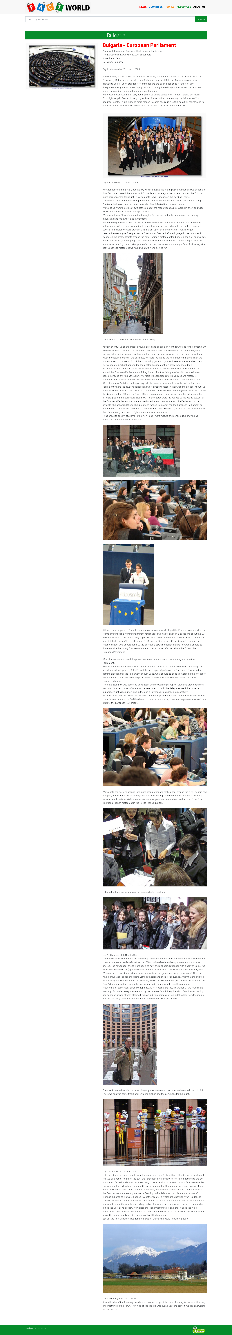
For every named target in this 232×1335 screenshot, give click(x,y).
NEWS (143, 6)
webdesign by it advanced (35, 1328)
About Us (199, 6)
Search (201, 19)
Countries (156, 6)
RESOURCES (184, 6)
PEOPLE (169, 6)
